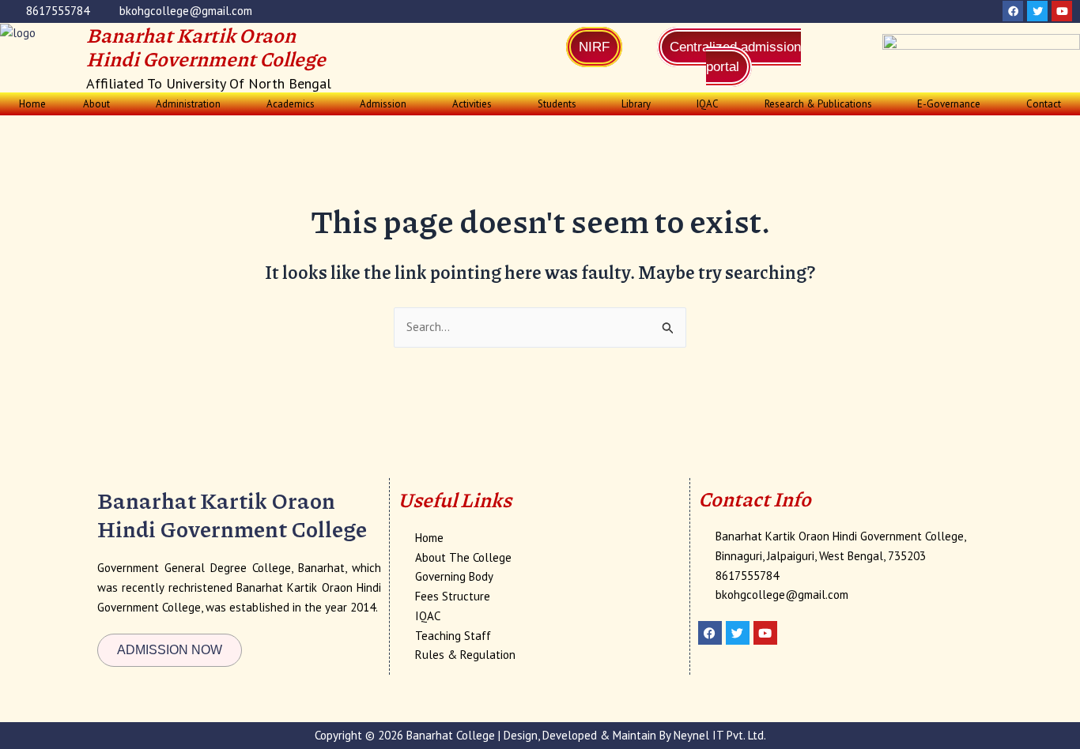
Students (557, 104)
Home (32, 104)
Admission (383, 104)
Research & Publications (818, 104)
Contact (1043, 104)
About (96, 104)
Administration (188, 104)
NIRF (594, 47)
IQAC (708, 104)
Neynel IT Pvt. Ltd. (720, 735)
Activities (472, 104)
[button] (101, 103)
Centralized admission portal (735, 57)
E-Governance (948, 104)
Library (636, 104)
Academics (290, 104)
